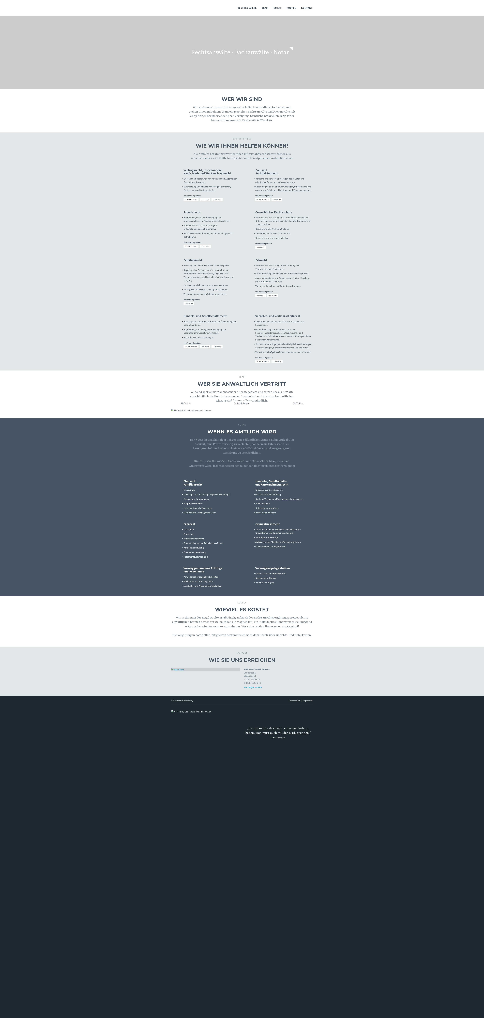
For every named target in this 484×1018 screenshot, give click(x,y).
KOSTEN (291, 8)
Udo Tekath (205, 199)
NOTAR (278, 8)
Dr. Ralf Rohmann (191, 199)
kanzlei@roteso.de (253, 687)
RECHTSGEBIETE (247, 8)
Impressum (308, 700)
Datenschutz (294, 700)
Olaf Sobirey (217, 199)
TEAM (265, 8)
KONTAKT (307, 8)
